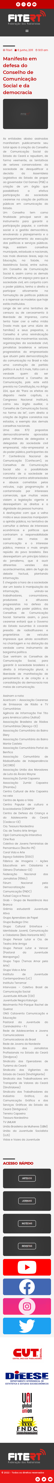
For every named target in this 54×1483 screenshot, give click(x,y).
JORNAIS (27, 1201)
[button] (27, 30)
